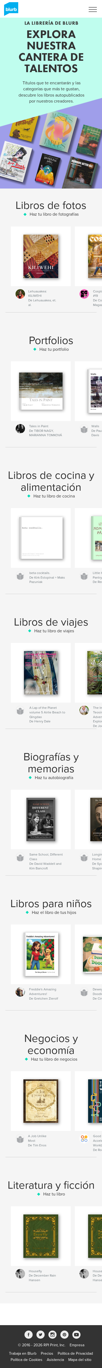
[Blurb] (10, 11)
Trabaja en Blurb (22, 1353)
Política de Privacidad (75, 1353)
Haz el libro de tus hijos (54, 912)
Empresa (77, 1345)
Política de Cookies (26, 1359)
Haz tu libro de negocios (54, 1059)
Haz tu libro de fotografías (54, 214)
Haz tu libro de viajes (54, 631)
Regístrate (70, 9)
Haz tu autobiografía (54, 777)
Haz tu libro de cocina (54, 496)
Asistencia (55, 1359)
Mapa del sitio (79, 1359)
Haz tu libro (54, 1194)
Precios (47, 1353)
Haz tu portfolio (54, 349)
